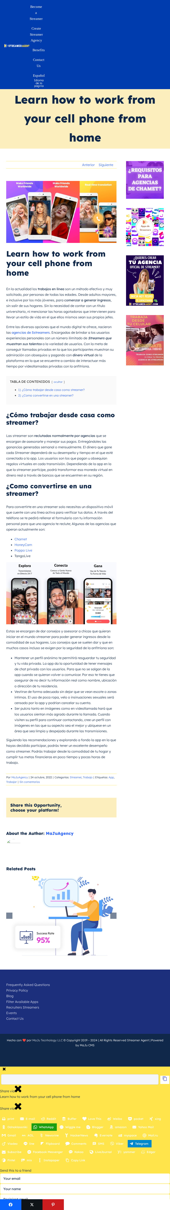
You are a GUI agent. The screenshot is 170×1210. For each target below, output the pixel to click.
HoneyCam (23, 545)
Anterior (88, 165)
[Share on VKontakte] (138, 1204)
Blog (9, 996)
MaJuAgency (19, 777)
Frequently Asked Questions (28, 985)
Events (11, 1013)
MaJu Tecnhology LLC (47, 1040)
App (111, 777)
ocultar (58, 381)
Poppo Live (23, 550)
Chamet (21, 539)
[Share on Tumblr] (117, 1204)
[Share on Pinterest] (53, 1204)
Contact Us (15, 1018)
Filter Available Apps (22, 1002)
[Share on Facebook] (10, 1204)
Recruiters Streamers (22, 1007)
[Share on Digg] (95, 1204)
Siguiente (106, 165)
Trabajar (11, 781)
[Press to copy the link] (164, 1080)
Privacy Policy (17, 990)
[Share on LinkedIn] (74, 1204)
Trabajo (87, 777)
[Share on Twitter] (32, 1204)
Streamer (75, 777)
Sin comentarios (29, 781)
